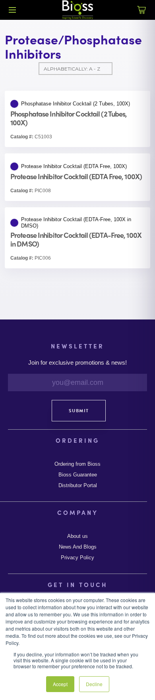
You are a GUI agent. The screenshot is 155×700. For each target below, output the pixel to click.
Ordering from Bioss (77, 464)
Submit (79, 410)
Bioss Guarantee (77, 475)
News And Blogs (78, 547)
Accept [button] (60, 684)
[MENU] (12, 10)
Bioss (77, 10)
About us (77, 536)
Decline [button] (94, 684)
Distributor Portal (77, 485)
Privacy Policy (77, 557)
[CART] (141, 14)
